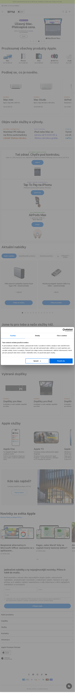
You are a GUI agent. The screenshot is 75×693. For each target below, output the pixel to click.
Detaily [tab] (37, 335)
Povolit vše (61, 361)
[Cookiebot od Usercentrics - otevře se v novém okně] (64, 330)
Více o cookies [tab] (62, 335)
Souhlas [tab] (13, 335)
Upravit (35, 361)
